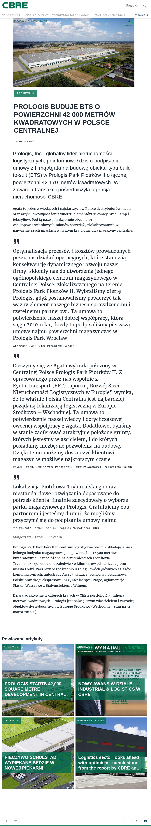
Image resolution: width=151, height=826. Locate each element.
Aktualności (11, 14)
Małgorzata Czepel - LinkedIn (37, 537)
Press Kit (132, 5)
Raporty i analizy (36, 14)
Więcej (140, 14)
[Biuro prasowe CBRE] (15, 9)
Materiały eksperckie (110, 14)
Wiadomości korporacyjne (71, 14)
